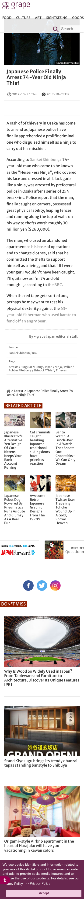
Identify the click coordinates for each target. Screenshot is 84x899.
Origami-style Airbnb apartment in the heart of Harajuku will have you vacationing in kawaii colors (39, 845)
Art (38, 18)
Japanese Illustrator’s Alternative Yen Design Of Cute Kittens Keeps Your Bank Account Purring (13, 450)
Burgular (26, 367)
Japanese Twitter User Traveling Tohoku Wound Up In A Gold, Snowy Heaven (66, 509)
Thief (50, 370)
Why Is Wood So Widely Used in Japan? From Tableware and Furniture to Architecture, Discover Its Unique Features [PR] (41, 678)
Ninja (58, 367)
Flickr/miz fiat (71, 63)
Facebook (28, 585)
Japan (48, 367)
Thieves (61, 370)
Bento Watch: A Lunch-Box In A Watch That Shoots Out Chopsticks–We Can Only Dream (65, 448)
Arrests (13, 367)
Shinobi (39, 370)
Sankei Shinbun (44, 159)
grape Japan (16, 7)
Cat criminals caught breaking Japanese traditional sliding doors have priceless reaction (40, 448)
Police (68, 367)
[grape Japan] (8, 391)
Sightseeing (56, 18)
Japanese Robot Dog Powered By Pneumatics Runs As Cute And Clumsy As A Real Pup (14, 509)
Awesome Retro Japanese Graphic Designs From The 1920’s (37, 507)
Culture (23, 18)
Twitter (42, 585)
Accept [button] (44, 893)
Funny (38, 367)
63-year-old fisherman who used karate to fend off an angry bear (41, 314)
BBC (58, 284)
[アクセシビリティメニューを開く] (5, 880)
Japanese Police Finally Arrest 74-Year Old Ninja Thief (36, 77)
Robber (13, 370)
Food (6, 18)
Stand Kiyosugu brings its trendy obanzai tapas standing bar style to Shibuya (40, 763)
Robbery (26, 370)
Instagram (55, 585)
